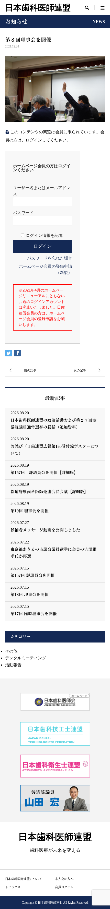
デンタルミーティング (25, 658)
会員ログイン (64, 887)
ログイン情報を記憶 (44, 235)
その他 (11, 651)
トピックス (12, 887)
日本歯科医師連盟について (23, 879)
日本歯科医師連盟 (38, 7)
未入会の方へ (64, 879)
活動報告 (13, 665)
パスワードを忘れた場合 (49, 258)
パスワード (23, 213)
